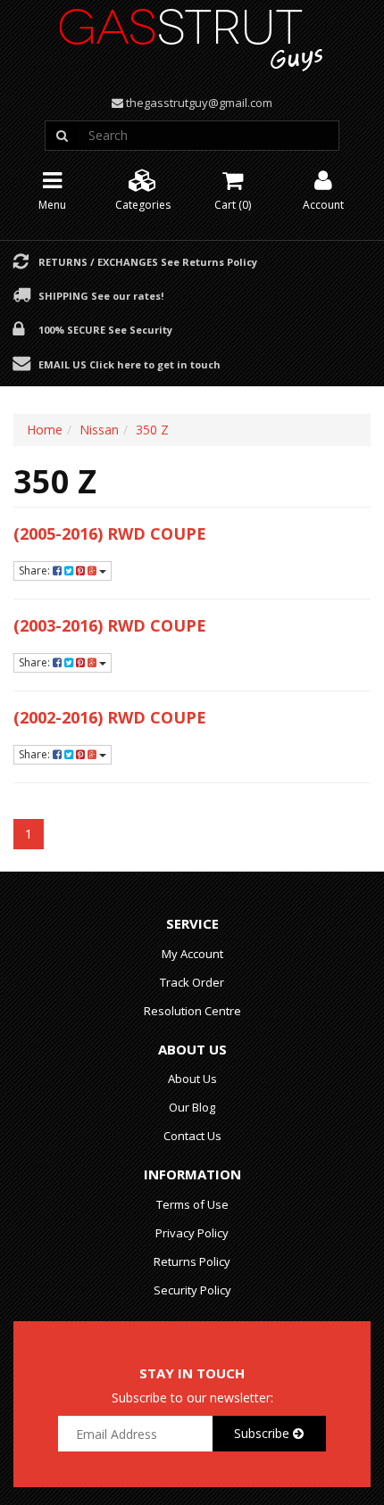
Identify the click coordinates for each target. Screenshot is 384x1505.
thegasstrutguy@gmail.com (199, 103)
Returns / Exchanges (147, 261)
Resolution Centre (192, 1011)
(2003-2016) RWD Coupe (109, 625)
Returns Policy (192, 1261)
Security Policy (192, 1290)
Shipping (100, 295)
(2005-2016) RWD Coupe (109, 533)
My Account (192, 954)
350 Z (152, 429)
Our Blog (192, 1107)
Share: (36, 570)
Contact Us (192, 1136)
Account (323, 204)
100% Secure (105, 329)
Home (45, 429)
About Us (192, 1079)
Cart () (232, 204)
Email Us (129, 364)
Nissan (99, 429)
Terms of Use (192, 1204)
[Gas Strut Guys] (192, 34)
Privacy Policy (192, 1233)
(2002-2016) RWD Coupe (109, 717)
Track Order (192, 982)
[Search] (62, 135)
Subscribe (263, 1433)
